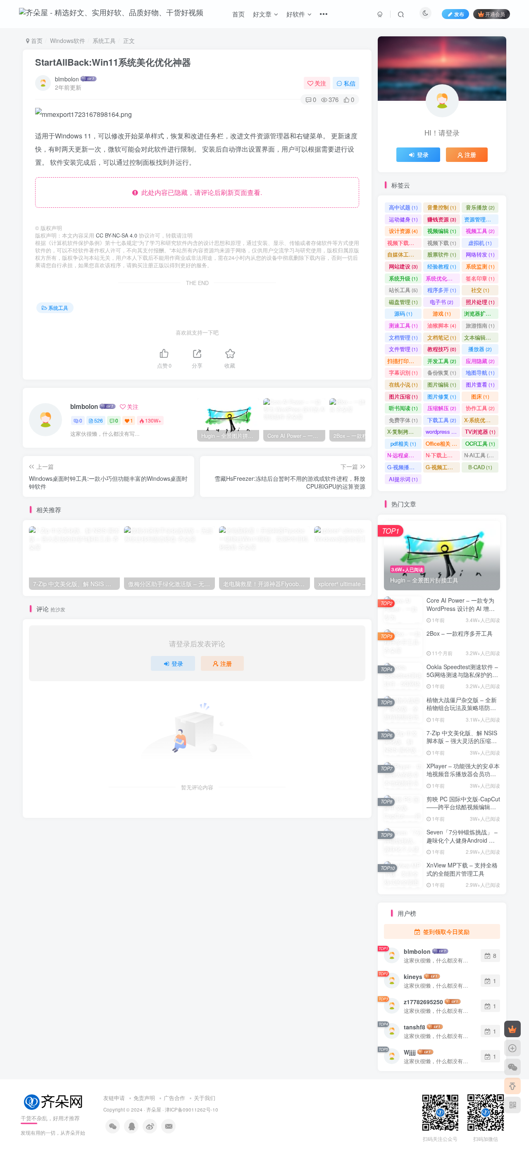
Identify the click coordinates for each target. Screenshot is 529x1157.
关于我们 (204, 1098)
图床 (480, 396)
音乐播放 (480, 207)
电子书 (441, 302)
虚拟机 (480, 243)
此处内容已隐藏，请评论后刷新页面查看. (200, 192)
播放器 (480, 349)
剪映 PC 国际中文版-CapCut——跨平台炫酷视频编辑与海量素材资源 (463, 807)
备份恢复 (441, 372)
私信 (349, 83)
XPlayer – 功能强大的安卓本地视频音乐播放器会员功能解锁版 (463, 774)
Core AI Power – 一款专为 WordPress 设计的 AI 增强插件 (461, 608)
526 (98, 420)
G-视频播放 (404, 467)
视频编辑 (441, 231)
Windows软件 (67, 40)
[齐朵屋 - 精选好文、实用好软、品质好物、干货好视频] (54, 1101)
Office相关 (442, 443)
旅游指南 (480, 325)
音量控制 (441, 207)
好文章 (262, 14)
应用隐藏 (480, 361)
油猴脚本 (441, 325)
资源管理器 (481, 219)
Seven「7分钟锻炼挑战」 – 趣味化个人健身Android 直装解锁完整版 (462, 840)
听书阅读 (403, 408)
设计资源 (403, 231)
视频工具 (480, 231)
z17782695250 (423, 1002)
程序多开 (441, 290)
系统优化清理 (443, 278)
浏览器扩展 (481, 313)
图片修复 (441, 396)
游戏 (442, 313)
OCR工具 (480, 443)
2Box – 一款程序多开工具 (460, 633)
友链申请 (114, 1098)
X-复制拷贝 (404, 431)
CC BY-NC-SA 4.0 (116, 235)
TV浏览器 (480, 431)
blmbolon (67, 79)
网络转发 (480, 254)
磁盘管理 (403, 302)
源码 (403, 313)
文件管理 (403, 349)
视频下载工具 (404, 243)
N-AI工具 (480, 455)
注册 (226, 663)
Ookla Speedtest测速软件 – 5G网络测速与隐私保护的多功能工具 (462, 675)
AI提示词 (403, 479)
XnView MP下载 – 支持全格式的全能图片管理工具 (462, 869)
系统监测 (480, 266)
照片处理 (480, 302)
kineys (413, 976)
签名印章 (480, 278)
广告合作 (174, 1098)
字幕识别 (403, 372)
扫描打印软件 (404, 361)
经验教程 (441, 266)
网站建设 (403, 266)
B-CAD (480, 467)
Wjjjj (410, 1052)
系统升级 (403, 278)
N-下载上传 (443, 455)
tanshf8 (414, 1027)
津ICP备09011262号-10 (191, 1109)
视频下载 (441, 243)
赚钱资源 (441, 219)
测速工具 (403, 325)
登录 (177, 663)
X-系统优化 (481, 420)
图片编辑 (441, 384)
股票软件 (441, 254)
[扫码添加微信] (512, 1067)
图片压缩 (403, 396)
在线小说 (403, 384)
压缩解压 (441, 408)
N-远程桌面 (404, 455)
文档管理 (403, 337)
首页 (238, 14)
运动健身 (403, 219)
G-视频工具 (443, 467)
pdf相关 (403, 443)
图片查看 (480, 384)
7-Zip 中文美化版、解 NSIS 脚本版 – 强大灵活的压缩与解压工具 (462, 741)
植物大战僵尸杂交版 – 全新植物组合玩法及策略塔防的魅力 (462, 708)
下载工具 (441, 420)
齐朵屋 (153, 1109)
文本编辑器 (481, 337)
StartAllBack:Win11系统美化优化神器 (113, 62)
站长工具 (403, 290)
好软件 (295, 14)
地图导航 (480, 372)
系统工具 (104, 40)
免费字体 (403, 420)
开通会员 (495, 13)
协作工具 (480, 408)
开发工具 (441, 361)
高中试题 (403, 207)
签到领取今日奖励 (445, 931)
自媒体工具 (404, 254)
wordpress (442, 431)
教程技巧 (441, 349)
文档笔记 (441, 337)
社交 (480, 290)
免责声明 (144, 1098)
